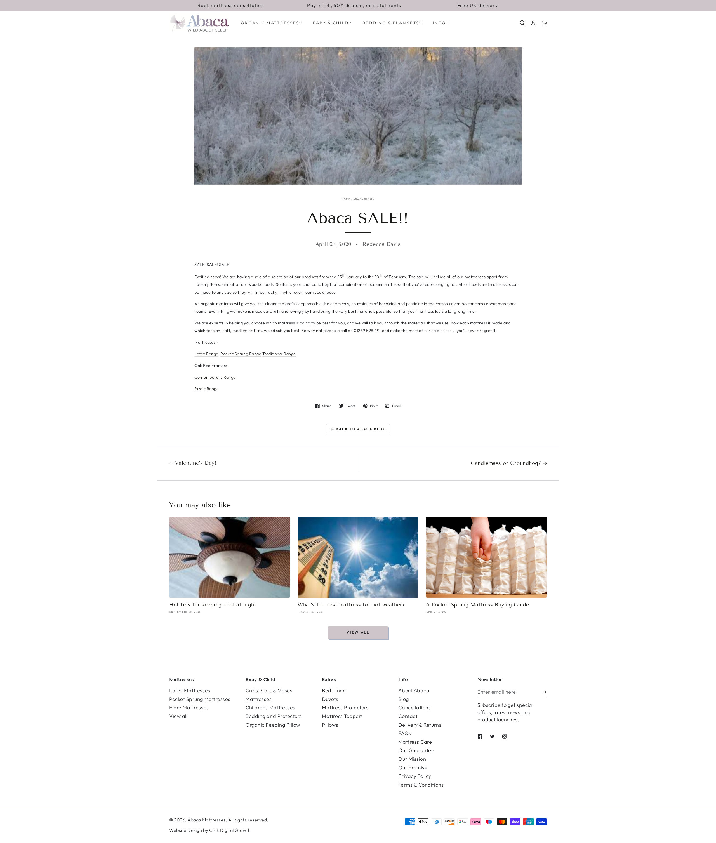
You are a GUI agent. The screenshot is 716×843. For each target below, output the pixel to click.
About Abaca (413, 690)
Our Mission (412, 759)
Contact (407, 716)
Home (346, 199)
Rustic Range (206, 388)
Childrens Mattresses (270, 707)
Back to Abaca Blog (361, 429)
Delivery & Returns (419, 725)
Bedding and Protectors (274, 716)
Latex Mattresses (189, 690)
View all (358, 632)
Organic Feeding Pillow (273, 725)
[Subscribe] (545, 692)
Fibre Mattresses (189, 707)
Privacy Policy (414, 776)
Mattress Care (415, 742)
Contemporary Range (215, 377)
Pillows (330, 725)
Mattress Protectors (345, 707)
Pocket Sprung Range (240, 353)
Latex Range (206, 353)
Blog (403, 699)
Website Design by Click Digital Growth (210, 830)
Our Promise (412, 767)
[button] (522, 23)
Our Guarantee (416, 750)
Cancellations (414, 707)
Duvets (330, 699)
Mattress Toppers (342, 716)
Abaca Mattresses (206, 820)
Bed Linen (334, 690)
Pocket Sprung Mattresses (199, 699)
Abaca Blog (362, 199)
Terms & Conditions (421, 784)
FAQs (404, 733)
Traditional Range (279, 353)
